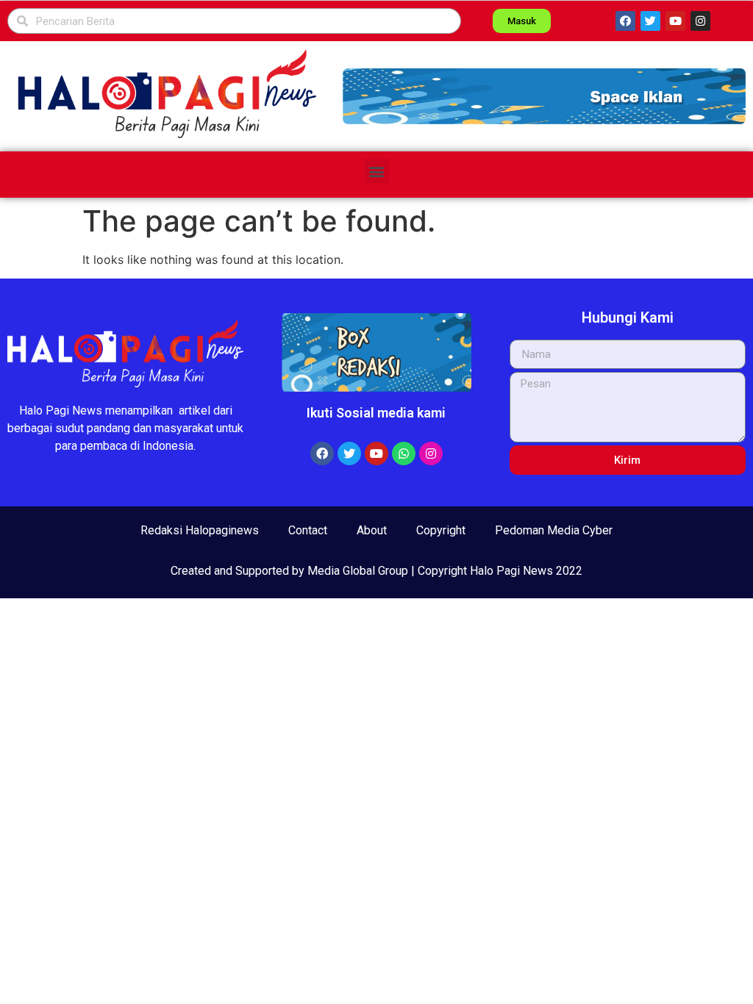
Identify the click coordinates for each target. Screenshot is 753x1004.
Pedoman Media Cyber (554, 530)
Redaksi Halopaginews (199, 530)
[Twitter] (650, 21)
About (372, 530)
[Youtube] (675, 21)
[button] (544, 95)
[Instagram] (700, 21)
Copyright (440, 530)
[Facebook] (625, 21)
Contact (307, 530)
